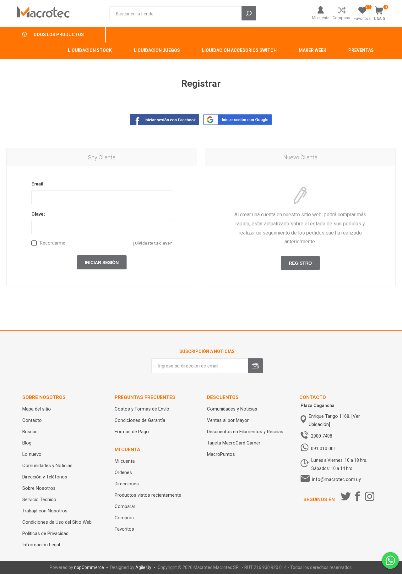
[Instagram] (370, 496)
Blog (26, 443)
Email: (38, 184)
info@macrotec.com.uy (336, 479)
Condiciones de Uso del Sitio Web (57, 522)
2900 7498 (321, 436)
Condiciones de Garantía (140, 420)
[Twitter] (346, 496)
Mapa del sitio (36, 409)
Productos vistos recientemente (148, 495)
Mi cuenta (320, 17)
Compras (124, 518)
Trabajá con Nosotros (45, 511)
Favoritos (124, 529)
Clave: (38, 214)
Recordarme (52, 243)
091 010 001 (323, 448)
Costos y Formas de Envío (142, 409)
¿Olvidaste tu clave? (152, 243)
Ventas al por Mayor (228, 420)
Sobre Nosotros (39, 488)
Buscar (29, 431)
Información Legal (41, 545)
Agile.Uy (143, 567)
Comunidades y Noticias (47, 465)
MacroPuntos (221, 454)
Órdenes (123, 472)
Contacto (32, 420)
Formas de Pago (132, 431)
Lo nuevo (31, 454)
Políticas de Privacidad (45, 533)
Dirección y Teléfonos (44, 477)
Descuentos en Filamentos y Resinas (245, 431)
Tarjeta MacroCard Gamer (233, 443)
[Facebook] (358, 496)
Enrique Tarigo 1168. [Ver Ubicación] (334, 420)
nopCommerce (89, 567)
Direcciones (127, 484)
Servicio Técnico (39, 499)
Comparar (341, 17)
